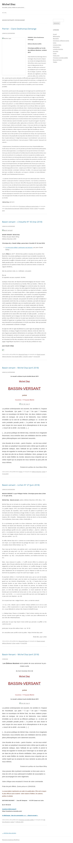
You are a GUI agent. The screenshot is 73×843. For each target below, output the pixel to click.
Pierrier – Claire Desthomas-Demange (19, 28)
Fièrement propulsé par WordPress (10, 840)
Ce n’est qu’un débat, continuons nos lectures (19, 247)
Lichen (13, 643)
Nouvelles (55, 51)
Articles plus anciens (9, 833)
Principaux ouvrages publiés (26, 820)
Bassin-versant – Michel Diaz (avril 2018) (20, 367)
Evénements (56, 47)
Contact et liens (57, 45)
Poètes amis (56, 55)
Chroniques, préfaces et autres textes (29, 206)
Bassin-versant (41, 354)
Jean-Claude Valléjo (17, 356)
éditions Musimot (24, 208)
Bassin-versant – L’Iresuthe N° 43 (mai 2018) (22, 221)
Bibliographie (56, 36)
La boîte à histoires (58, 49)
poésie (36, 208)
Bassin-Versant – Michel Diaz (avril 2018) (20, 654)
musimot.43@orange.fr (9, 809)
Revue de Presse (23, 354)
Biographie (56, 38)
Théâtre (55, 62)
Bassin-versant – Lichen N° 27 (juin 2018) (21, 485)
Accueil (4, 12)
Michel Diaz (8, 4)
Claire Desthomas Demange (12, 208)
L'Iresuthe (25, 356)
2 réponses (5, 659)
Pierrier (32, 208)
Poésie (20, 471)
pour (24, 815)
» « (32, 815)
